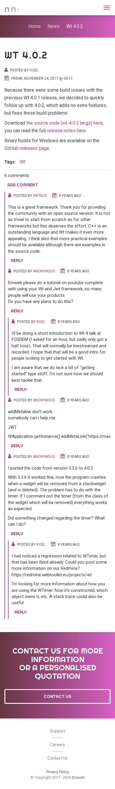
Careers (57, 744)
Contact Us (57, 696)
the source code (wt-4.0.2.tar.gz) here (64, 123)
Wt (11, 7)
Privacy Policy (57, 772)
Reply (17, 260)
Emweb (78, 777)
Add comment (22, 184)
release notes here (66, 130)
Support (57, 731)
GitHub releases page (26, 148)
